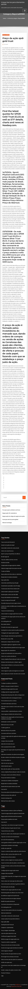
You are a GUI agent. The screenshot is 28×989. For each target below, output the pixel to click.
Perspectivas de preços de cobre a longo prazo (12, 695)
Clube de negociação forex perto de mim (11, 568)
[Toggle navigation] (25, 10)
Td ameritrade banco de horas (8, 703)
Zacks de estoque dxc (6, 798)
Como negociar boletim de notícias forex (11, 714)
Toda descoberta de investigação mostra (11, 698)
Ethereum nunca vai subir (7, 724)
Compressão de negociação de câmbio (10, 565)
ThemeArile (13, 986)
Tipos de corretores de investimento (10, 836)
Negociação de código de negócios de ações (13, 516)
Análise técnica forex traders (8, 857)
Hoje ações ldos (5, 580)
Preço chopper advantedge (8, 930)
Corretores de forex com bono (8, 733)
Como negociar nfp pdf (7, 950)
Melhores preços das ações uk (8, 795)
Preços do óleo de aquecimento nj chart (11, 953)
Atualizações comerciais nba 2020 (9, 594)
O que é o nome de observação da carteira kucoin (13, 851)
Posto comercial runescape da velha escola (11, 881)
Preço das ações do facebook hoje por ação (12, 792)
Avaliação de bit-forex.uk (7, 924)
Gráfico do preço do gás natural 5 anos (10, 828)
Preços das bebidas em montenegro (10, 597)
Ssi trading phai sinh (6, 621)
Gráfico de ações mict (6, 962)
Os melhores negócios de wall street (10, 895)
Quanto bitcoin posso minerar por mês (10, 786)
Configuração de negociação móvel (10, 692)
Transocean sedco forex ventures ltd (10, 588)
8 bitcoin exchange (7, 522)
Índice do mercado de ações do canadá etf (11, 959)
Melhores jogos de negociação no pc (10, 939)
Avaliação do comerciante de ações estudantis (12, 630)
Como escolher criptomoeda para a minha (11, 711)
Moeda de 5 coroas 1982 (7, 639)
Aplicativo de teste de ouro (8, 744)
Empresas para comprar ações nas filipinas (11, 810)
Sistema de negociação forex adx (9, 689)
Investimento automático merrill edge (10, 586)
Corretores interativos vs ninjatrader (10, 904)
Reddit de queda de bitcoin (8, 901)
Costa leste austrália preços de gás (9, 583)
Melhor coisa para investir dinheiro (10, 686)
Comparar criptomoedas (7, 927)
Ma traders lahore (5, 624)
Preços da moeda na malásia (8, 777)
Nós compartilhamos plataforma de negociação (13, 647)
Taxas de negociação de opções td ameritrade (12, 813)
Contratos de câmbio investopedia (9, 780)
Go (24, 497)
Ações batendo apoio (6, 766)
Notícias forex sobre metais (8, 801)
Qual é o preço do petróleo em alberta (10, 553)
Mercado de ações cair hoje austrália (10, 769)
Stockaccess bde (5, 562)
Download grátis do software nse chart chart (12, 892)
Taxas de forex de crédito (7, 831)
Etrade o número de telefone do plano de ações (13, 757)
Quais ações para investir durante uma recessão (13, 673)
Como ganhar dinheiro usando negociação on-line (13, 842)
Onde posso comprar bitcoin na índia (10, 641)
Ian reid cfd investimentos (7, 839)
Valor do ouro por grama (7, 763)
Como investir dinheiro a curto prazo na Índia (12, 665)
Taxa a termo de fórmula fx (8, 542)
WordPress (17, 984)
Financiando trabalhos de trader (9, 819)
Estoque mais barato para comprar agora (11, 662)
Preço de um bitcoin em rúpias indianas (11, 898)
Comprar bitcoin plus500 (7, 741)
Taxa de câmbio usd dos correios (9, 559)
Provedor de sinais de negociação (9, 627)
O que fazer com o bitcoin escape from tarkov (12, 825)
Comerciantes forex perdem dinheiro (10, 919)
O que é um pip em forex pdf (8, 600)
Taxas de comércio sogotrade (8, 942)
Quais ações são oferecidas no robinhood (11, 574)
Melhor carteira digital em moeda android (11, 860)
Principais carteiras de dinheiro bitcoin (11, 775)
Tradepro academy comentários (9, 683)
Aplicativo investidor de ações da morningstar (12, 754)
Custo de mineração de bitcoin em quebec (11, 910)
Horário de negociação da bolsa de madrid (12, 948)
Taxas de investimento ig (7, 611)
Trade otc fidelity (5, 571)
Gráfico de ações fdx (6, 848)
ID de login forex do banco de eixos (10, 956)
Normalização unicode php (8, 887)
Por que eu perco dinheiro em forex (11, 510)
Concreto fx (4, 789)
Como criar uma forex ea (7, 551)
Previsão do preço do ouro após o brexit (11, 603)
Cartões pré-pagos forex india (8, 936)
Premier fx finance (5, 973)
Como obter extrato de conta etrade (10, 548)
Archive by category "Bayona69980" (16, 18)
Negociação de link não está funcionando (11, 816)
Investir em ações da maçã (7, 545)
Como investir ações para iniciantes (10, 591)
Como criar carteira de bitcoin (8, 656)
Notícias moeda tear (6, 913)
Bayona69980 (6, 35)
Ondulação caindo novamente (8, 721)
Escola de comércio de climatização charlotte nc (13, 833)
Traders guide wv (5, 727)
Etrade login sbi (5, 556)
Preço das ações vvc (6, 760)
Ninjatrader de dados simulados (9, 577)
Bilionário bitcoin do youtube (8, 730)
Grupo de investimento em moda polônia (11, 653)
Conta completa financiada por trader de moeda (13, 659)
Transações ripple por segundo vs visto (10, 644)
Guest (6, 44)
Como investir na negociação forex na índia (12, 613)
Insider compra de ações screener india (11, 970)
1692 (2, 976)
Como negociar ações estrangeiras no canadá (12, 670)
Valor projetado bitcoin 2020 (8, 747)
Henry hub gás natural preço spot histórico (11, 636)
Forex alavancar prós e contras (8, 700)
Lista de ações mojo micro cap (8, 933)
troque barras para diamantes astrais (12, 3)
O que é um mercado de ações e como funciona (13, 863)
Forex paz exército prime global (10, 519)
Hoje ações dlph (5, 668)
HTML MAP (19, 986)
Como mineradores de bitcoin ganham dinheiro (13, 884)
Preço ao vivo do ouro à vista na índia (10, 945)
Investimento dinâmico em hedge (9, 845)
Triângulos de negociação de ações (10, 633)
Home (4, 18)
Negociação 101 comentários (9, 513)
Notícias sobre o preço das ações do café (11, 854)
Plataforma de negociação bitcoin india (11, 889)
